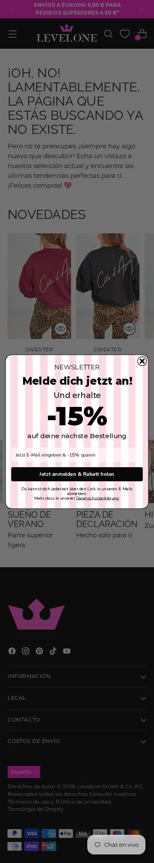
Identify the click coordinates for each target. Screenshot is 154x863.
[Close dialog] (142, 360)
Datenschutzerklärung (97, 498)
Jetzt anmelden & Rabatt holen (76, 473)
